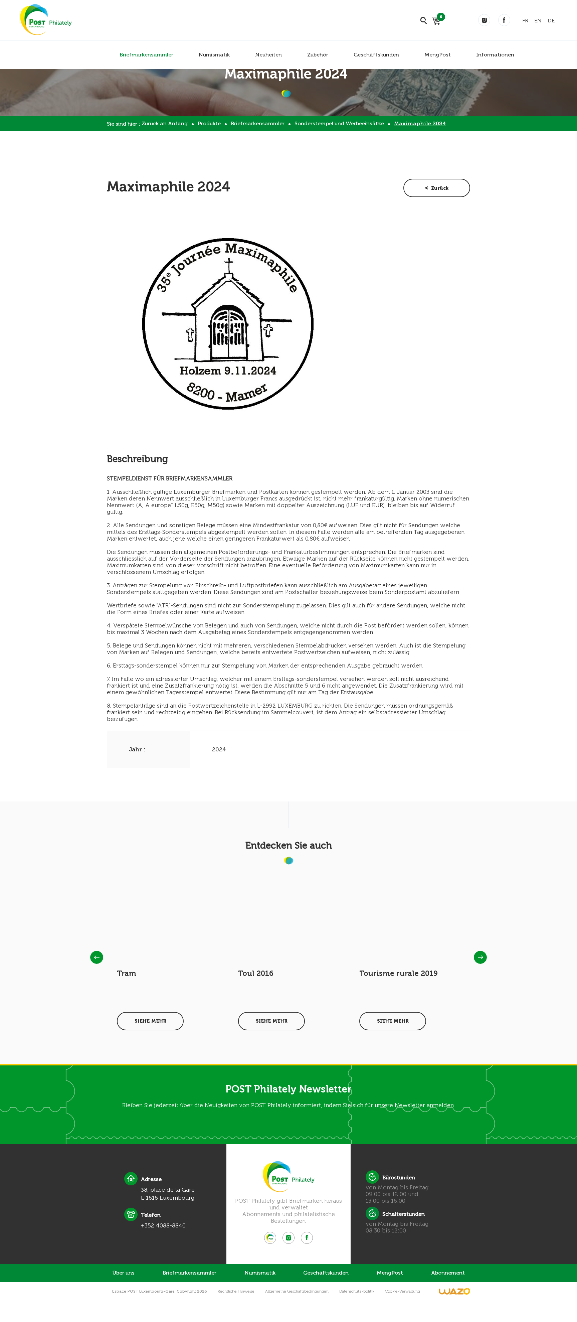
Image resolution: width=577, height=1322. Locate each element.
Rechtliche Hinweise (236, 1291)
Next (480, 957)
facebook (504, 20)
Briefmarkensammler (146, 54)
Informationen (495, 54)
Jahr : (137, 749)
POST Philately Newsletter (288, 1089)
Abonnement (448, 1273)
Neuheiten (268, 54)
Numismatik (214, 54)
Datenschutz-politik (356, 1291)
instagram (484, 20)
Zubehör (317, 54)
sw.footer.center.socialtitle (270, 1238)
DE (551, 20)
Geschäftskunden (376, 54)
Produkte (209, 123)
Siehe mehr (150, 1021)
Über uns (123, 1273)
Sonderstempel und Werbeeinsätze (339, 123)
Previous (96, 957)
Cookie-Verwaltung (402, 1291)
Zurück (440, 188)
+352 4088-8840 (163, 1225)
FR (525, 20)
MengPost (437, 54)
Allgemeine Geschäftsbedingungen (297, 1291)
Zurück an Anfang (165, 123)
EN (538, 20)
